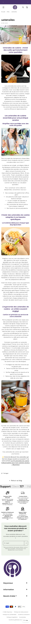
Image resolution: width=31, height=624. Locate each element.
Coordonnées (22, 617)
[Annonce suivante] (27, 2)
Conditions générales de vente (16, 619)
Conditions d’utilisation (24, 614)
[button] (3, 7)
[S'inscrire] (26, 543)
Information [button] (8, 589)
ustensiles (14, 11)
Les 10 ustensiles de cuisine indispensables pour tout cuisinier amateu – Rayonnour (15, 463)
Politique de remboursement (21, 612)
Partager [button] (5, 473)
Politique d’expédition (12, 617)
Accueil (3, 11)
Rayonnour (9, 612)
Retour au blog (16, 481)
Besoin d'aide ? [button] (10, 596)
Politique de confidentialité (9, 614)
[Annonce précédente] (3, 2)
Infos (8, 11)
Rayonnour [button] (8, 583)
